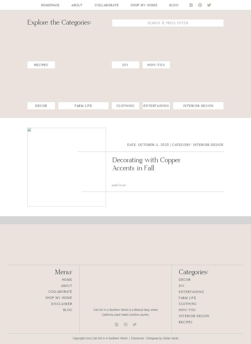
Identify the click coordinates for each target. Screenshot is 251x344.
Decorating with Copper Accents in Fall (147, 164)
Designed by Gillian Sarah (162, 338)
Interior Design (208, 145)
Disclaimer (138, 338)
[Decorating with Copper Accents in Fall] (66, 167)
